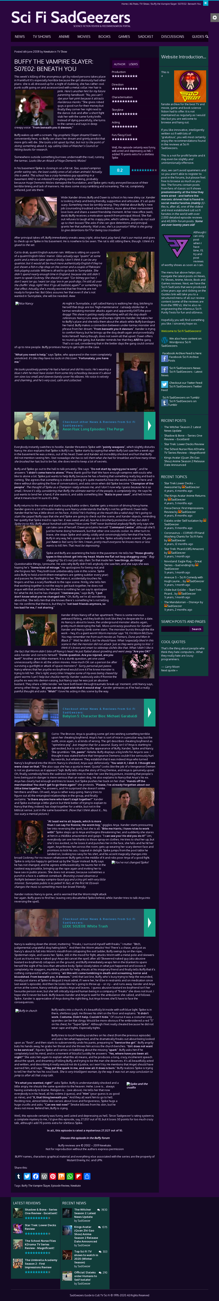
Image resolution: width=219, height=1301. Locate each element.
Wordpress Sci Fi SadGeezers (176, 343)
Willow (69, 252)
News (20, 36)
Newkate (49, 51)
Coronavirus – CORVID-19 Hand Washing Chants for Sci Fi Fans (184, 534)
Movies (83, 36)
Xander (73, 197)
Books (104, 36)
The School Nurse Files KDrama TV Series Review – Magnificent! (184, 450)
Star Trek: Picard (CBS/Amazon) (184, 549)
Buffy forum (102, 1138)
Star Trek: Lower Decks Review (184, 444)
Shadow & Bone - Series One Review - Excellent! (41, 1211)
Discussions (172, 36)
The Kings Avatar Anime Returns (185, 495)
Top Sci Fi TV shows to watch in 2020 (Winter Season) (86, 1257)
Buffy (17, 135)
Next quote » (169, 670)
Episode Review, (60, 1185)
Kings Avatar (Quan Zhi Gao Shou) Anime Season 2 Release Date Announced (184, 461)
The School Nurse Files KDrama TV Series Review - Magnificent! (40, 1244)
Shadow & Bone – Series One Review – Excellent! (183, 437)
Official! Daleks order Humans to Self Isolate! (85, 1276)
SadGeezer (84, 1220)
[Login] (205, 3)
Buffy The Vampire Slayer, (36, 1185)
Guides (198, 36)
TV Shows (42, 36)
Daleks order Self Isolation (181, 520)
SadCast (145, 36)
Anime (64, 36)
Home (124, 3)
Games (124, 36)
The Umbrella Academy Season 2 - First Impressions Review (41, 1263)
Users (133, 64)
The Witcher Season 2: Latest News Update (85, 1213)
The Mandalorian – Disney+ (181, 602)
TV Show (144, 3)
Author (119, 64)
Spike (39, 168)
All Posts (134, 3)
